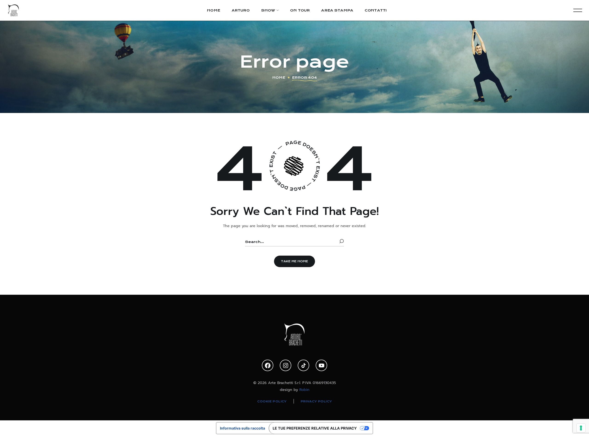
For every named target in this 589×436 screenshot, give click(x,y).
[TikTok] (303, 365)
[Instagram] (285, 365)
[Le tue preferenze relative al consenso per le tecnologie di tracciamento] (581, 428)
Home (278, 77)
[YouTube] (321, 365)
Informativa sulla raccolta (242, 428)
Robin (304, 390)
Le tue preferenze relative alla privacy (315, 428)
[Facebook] (267, 365)
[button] (294, 261)
